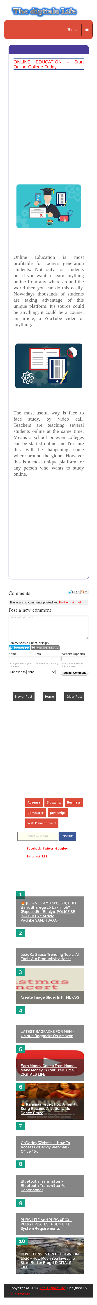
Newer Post (23, 696)
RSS (44, 856)
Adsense (34, 802)
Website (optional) (73, 654)
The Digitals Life (52, 1288)
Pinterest (33, 856)
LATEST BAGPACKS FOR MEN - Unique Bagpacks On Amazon (47, 1033)
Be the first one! (70, 602)
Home (72, 29)
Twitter (48, 848)
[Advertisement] (48, 120)
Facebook (34, 848)
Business (74, 802)
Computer (36, 813)
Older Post (74, 696)
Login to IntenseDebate (19, 647)
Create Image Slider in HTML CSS (50, 997)
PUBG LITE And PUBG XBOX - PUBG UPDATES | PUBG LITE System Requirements (46, 1224)
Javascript (58, 813)
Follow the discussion (84, 592)
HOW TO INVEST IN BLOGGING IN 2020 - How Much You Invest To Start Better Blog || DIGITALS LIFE (50, 1260)
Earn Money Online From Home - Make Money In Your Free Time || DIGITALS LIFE (49, 1070)
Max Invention (21, 1293)
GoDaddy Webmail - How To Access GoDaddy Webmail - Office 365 (45, 1147)
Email (38, 654)
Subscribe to (17, 672)
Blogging (54, 802)
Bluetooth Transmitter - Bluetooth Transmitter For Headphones (44, 1185)
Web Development (42, 823)
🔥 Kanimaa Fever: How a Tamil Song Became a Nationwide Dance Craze (48, 1108)
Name (13, 654)
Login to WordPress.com (45, 647)
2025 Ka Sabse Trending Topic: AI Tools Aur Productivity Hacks (50, 956)
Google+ (61, 848)
